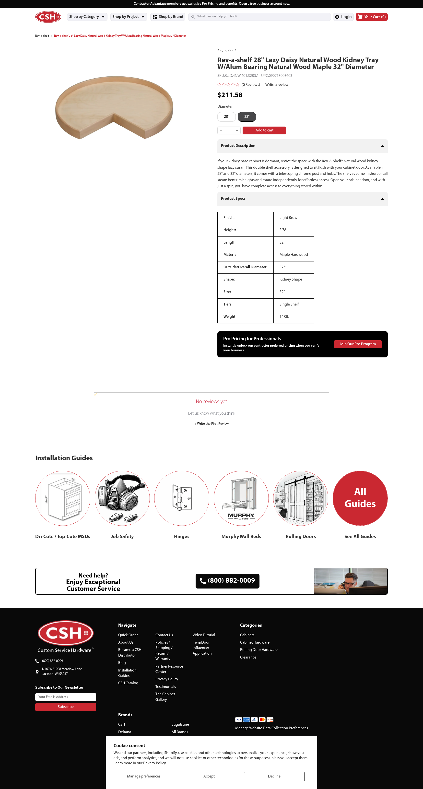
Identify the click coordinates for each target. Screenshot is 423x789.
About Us (125, 643)
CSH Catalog (128, 683)
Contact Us (164, 635)
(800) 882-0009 (52, 661)
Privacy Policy (154, 763)
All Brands (180, 732)
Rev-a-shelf (42, 36)
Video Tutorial (204, 635)
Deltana (124, 732)
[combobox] (253, 16)
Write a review (277, 85)
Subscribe (66, 707)
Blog (122, 663)
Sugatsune (180, 725)
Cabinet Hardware (255, 643)
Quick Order (128, 635)
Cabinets (247, 635)
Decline (274, 776)
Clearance (248, 657)
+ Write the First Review (212, 424)
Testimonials (165, 687)
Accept (209, 776)
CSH (121, 725)
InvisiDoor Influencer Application (202, 648)
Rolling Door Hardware (259, 650)
